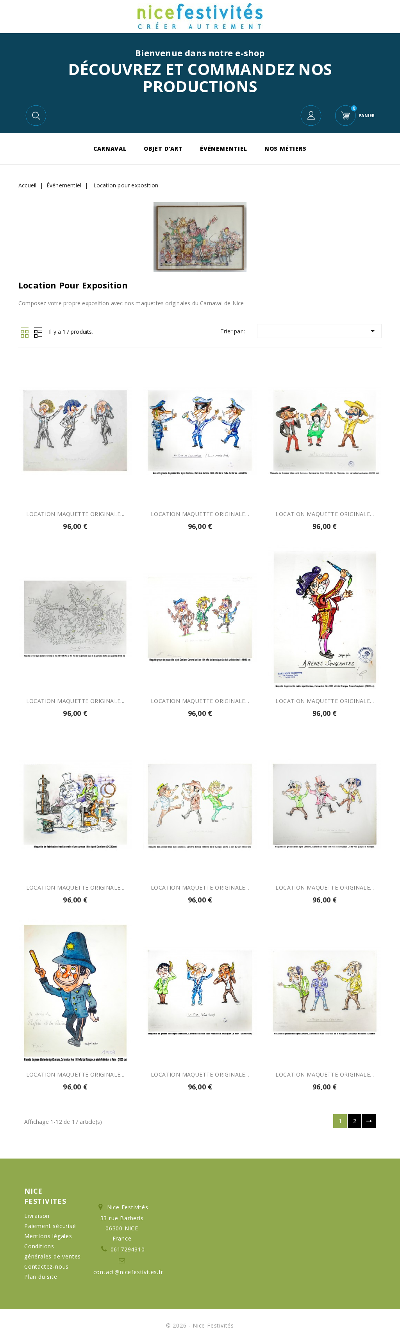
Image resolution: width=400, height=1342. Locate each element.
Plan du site (40, 1276)
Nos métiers (285, 148)
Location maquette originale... (75, 514)
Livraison (37, 1215)
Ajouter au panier (84, 476)
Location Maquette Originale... (324, 514)
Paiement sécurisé (50, 1226)
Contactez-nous (46, 1266)
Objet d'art (163, 148)
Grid (24, 332)
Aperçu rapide (66, 476)
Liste (37, 332)
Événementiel (223, 148)
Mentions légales (48, 1236)
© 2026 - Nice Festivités (200, 1325)
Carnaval (109, 148)
